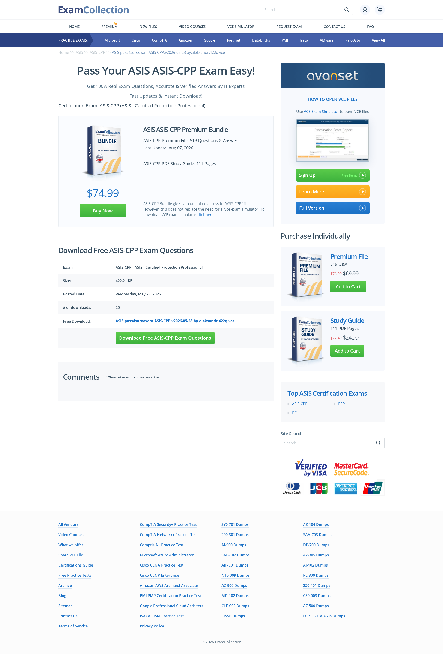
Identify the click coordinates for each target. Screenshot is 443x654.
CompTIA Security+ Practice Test (168, 524)
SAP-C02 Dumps (236, 555)
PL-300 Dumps (316, 575)
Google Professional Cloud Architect (171, 605)
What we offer (70, 544)
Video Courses (192, 26)
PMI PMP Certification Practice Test (170, 595)
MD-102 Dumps (235, 595)
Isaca (304, 40)
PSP (341, 403)
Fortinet (233, 40)
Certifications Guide (75, 565)
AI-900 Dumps (234, 544)
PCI (295, 412)
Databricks (261, 40)
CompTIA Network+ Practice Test (169, 534)
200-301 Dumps (235, 534)
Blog (62, 595)
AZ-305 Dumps (316, 555)
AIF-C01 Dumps (235, 565)
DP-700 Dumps (316, 544)
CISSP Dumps (233, 615)
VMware (327, 40)
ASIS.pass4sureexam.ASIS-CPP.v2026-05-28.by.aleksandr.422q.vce (175, 320)
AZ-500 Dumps (316, 605)
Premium (109, 26)
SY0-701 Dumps (235, 524)
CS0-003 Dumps (317, 595)
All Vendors (68, 524)
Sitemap (65, 605)
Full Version (311, 208)
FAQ (370, 26)
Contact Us (68, 615)
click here (205, 214)
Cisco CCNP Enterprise (159, 575)
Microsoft (112, 40)
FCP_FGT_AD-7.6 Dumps (324, 615)
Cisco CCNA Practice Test (161, 565)
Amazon (185, 40)
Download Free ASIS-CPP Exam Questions (165, 338)
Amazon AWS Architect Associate (169, 585)
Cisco (136, 40)
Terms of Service (73, 626)
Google (209, 40)
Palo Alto (352, 40)
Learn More (311, 191)
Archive (65, 585)
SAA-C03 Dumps (317, 534)
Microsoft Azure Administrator (167, 555)
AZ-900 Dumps (234, 585)
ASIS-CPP (97, 52)
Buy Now (103, 211)
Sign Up (307, 175)
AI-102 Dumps (315, 565)
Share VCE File (70, 555)
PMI (285, 40)
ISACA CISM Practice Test (162, 615)
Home (74, 26)
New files (148, 26)
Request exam (289, 26)
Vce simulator (240, 26)
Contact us (334, 26)
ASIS (79, 52)
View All (378, 40)
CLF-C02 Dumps (235, 605)
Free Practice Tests (74, 575)
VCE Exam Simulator (321, 111)
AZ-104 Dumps (316, 524)
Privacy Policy (152, 626)
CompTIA (159, 40)
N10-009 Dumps (236, 575)
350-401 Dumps (316, 585)
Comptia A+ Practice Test (161, 544)
